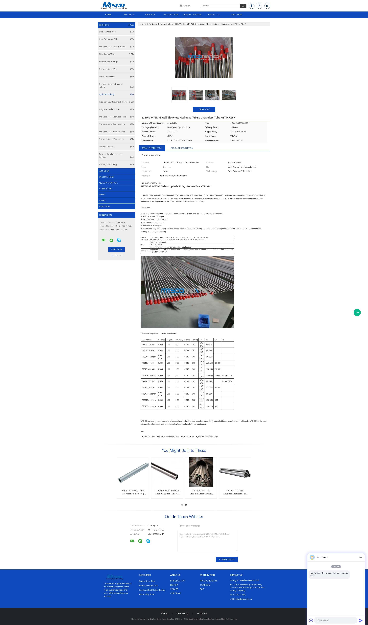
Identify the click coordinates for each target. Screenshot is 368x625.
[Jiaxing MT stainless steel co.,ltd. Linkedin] (267, 6)
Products (129, 15)
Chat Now (236, 15)
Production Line (208, 581)
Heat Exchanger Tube (116, 39)
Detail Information (152, 148)
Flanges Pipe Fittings (116, 62)
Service (174, 589)
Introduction (177, 581)
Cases (102, 201)
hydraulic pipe (187, 437)
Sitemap (164, 614)
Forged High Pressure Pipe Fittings (116, 155)
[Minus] (361, 557)
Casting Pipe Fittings (116, 165)
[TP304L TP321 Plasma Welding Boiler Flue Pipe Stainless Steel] (235, 473)
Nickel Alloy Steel (116, 147)
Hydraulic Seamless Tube (168, 437)
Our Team (175, 593)
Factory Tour (171, 15)
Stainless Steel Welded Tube (116, 132)
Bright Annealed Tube (116, 109)
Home (108, 15)
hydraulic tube (148, 437)
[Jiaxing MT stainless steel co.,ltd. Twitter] (259, 6)
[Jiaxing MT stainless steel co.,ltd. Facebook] (251, 6)
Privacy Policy (182, 614)
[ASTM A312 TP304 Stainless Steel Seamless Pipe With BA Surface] (133, 473)
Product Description (182, 148)
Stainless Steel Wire (116, 69)
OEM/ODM (205, 585)
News (102, 195)
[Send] (361, 620)
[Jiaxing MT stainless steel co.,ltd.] (104, 240)
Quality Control (192, 15)
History (174, 585)
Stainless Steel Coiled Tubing (116, 47)
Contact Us (213, 15)
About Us (150, 15)
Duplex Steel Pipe (116, 77)
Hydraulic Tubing (116, 94)
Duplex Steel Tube (116, 32)
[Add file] (311, 620)
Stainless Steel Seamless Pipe (116, 124)
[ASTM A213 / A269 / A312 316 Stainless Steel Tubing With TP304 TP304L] (167, 473)
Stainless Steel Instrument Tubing (116, 85)
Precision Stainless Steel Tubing (116, 102)
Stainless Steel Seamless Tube (116, 117)
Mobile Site (202, 614)
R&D (202, 589)
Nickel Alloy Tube (116, 54)
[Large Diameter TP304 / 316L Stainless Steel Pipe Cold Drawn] (201, 473)
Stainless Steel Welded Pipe (116, 139)
